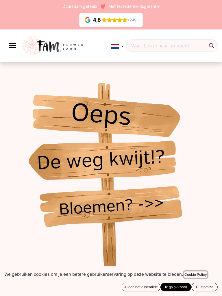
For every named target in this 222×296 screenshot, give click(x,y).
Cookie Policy (195, 274)
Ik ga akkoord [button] (176, 287)
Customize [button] (204, 287)
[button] (117, 46)
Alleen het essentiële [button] (141, 287)
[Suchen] (211, 45)
